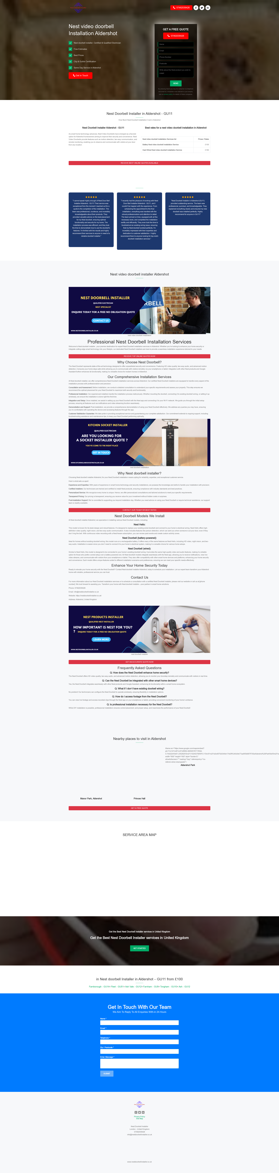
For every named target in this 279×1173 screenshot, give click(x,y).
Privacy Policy (139, 1116)
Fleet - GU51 (117, 986)
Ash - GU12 (184, 986)
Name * (103, 1019)
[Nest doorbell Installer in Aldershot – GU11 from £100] (139, 1104)
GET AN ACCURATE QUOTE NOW (139, 662)
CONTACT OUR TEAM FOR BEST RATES (139, 510)
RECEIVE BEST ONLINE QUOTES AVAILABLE (139, 163)
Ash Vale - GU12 (133, 986)
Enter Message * (107, 1057)
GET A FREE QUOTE (139, 808)
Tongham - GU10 (168, 986)
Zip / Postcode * (107, 1047)
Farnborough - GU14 (99, 986)
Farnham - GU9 (150, 986)
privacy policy (168, 94)
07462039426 (183, 7)
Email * (103, 1028)
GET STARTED (139, 948)
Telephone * (105, 1038)
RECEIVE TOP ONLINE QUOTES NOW (139, 356)
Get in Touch (82, 75)
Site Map (139, 1118)
